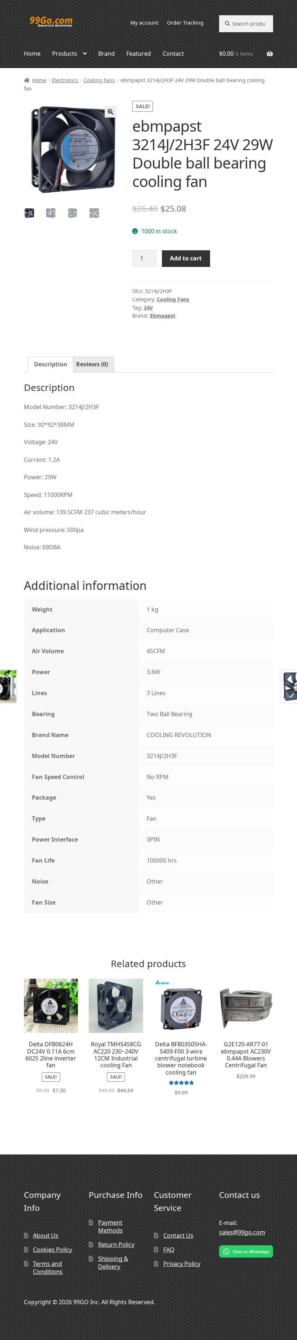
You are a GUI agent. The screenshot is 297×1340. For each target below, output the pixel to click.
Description (50, 364)
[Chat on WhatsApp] (246, 1251)
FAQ (169, 1250)
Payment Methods (110, 1226)
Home (32, 54)
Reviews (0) (92, 364)
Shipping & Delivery (113, 1263)
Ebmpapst (162, 315)
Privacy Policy (181, 1264)
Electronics (65, 80)
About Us (45, 1235)
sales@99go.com (242, 1232)
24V (148, 307)
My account (144, 22)
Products (64, 54)
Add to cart (186, 258)
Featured (138, 54)
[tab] (51, 365)
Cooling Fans (99, 80)
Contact (173, 54)
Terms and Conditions (48, 1268)
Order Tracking (185, 22)
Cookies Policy (52, 1250)
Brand (106, 54)
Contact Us (178, 1235)
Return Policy (116, 1244)
